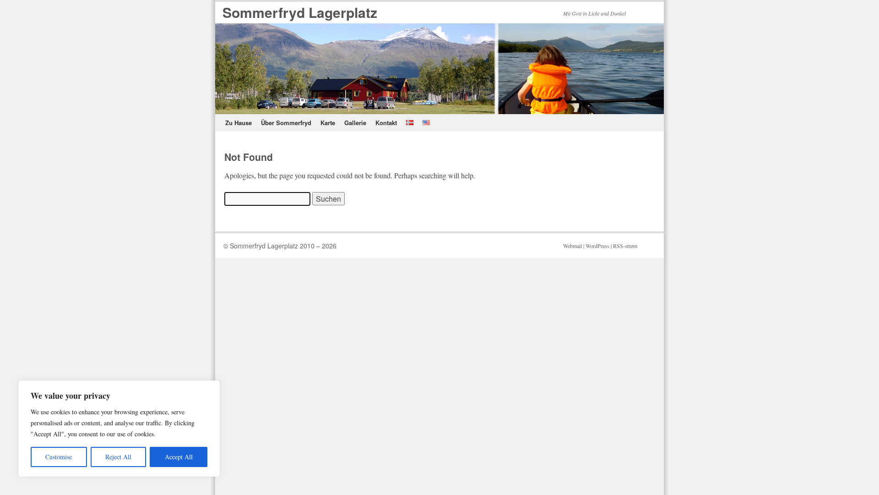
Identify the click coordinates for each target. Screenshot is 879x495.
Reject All (118, 456)
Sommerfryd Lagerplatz (299, 12)
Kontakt (386, 122)
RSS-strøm (625, 245)
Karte (327, 122)
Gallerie (355, 122)
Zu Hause (238, 122)
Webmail (572, 245)
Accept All (179, 456)
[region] (119, 428)
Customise (58, 456)
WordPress (597, 245)
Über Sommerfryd (286, 122)
